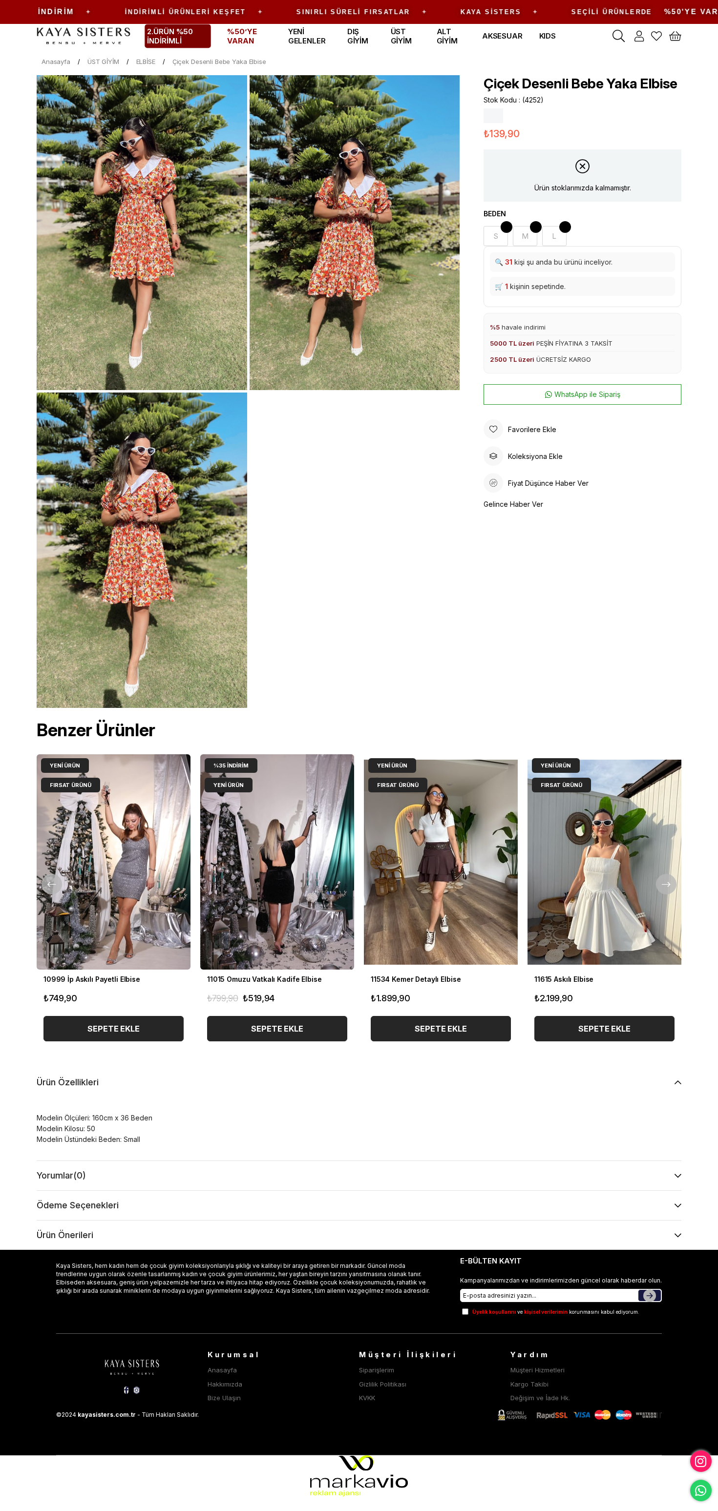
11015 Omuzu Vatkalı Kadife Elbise (264, 979)
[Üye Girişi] (639, 36)
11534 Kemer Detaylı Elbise (416, 979)
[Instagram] (136, 1390)
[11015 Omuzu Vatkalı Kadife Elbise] (277, 862)
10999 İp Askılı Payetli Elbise (91, 979)
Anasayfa (222, 1370)
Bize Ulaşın (224, 1398)
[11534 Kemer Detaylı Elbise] (441, 862)
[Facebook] (126, 1390)
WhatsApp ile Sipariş (587, 394)
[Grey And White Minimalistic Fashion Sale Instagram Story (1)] (132, 1365)
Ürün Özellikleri (68, 1082)
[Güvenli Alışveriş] (580, 1415)
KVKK (367, 1398)
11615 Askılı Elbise (563, 979)
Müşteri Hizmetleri (537, 1370)
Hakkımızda (225, 1384)
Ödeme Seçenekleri (78, 1205)
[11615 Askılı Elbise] (604, 862)
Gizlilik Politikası (382, 1384)
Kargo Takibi (529, 1384)
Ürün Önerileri (65, 1235)
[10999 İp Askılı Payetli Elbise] (113, 862)
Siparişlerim (376, 1370)
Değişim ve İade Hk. (540, 1398)
